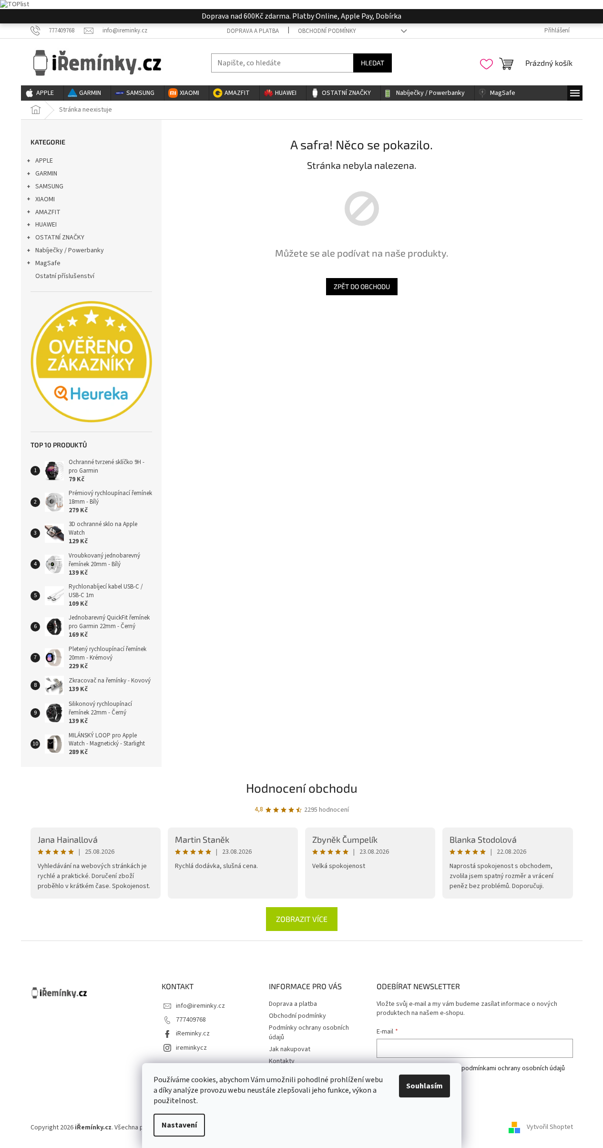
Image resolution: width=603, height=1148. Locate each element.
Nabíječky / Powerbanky (69, 250)
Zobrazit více (301, 918)
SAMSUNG (49, 186)
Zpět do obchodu (362, 286)
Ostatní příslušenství (64, 276)
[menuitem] (42, 93)
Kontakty (282, 1061)
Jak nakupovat (289, 1049)
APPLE (44, 160)
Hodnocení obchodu (302, 787)
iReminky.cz (193, 1033)
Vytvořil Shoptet (550, 1127)
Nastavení (179, 1125)
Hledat (372, 63)
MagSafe (48, 263)
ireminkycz (191, 1048)
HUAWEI (46, 224)
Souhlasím (424, 1086)
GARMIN (46, 173)
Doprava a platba (253, 31)
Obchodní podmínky (327, 31)
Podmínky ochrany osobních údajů (309, 1032)
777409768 (191, 1019)
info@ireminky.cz (200, 1006)
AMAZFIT (48, 212)
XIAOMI (45, 199)
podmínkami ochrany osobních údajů (513, 1068)
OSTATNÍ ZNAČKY (59, 237)
